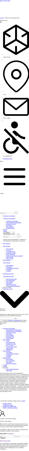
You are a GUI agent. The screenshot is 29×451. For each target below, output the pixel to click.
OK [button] (15, 318)
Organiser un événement (9, 218)
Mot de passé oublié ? (5, 440)
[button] (14, 22)
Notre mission (9, 282)
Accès (7, 341)
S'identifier (11, 433)
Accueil (2, 18)
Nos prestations (10, 226)
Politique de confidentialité (9, 406)
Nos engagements (10, 280)
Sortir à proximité (10, 254)
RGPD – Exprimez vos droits (10, 407)
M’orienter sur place (11, 253)
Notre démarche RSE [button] (8, 273)
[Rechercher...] (16, 212)
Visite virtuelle (9, 257)
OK (1, 324)
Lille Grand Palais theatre (12, 369)
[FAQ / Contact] (16, 115)
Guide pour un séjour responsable (14, 256)
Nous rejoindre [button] (6, 260)
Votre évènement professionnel (13, 222)
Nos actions (9, 283)
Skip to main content (5, 0)
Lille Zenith (9, 370)
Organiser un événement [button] (9, 216)
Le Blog (5, 366)
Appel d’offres (9, 348)
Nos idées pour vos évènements (14, 331)
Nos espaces (9, 225)
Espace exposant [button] (7, 287)
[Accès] (16, 91)
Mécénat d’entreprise (11, 284)
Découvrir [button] (5, 367)
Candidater (9, 269)
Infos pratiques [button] (6, 243)
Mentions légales (7, 403)
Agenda (5, 229)
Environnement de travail (12, 268)
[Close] (0, 410)
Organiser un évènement (9, 328)
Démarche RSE (7, 358)
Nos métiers (9, 266)
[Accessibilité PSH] (16, 153)
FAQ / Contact (9, 258)
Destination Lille (10, 228)
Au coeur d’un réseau (11, 346)
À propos (8, 271)
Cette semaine (7, 234)
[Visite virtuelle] (16, 54)
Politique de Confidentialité (14, 320)
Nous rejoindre (6, 262)
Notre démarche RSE (8, 276)
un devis (7, 158)
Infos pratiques (6, 246)
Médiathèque (9, 349)
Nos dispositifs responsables (13, 286)
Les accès (8, 250)
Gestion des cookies (8, 405)
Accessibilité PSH (10, 251)
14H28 (23, 401)
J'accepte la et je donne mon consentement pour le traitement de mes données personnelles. (13, 322)
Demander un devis (11, 224)
